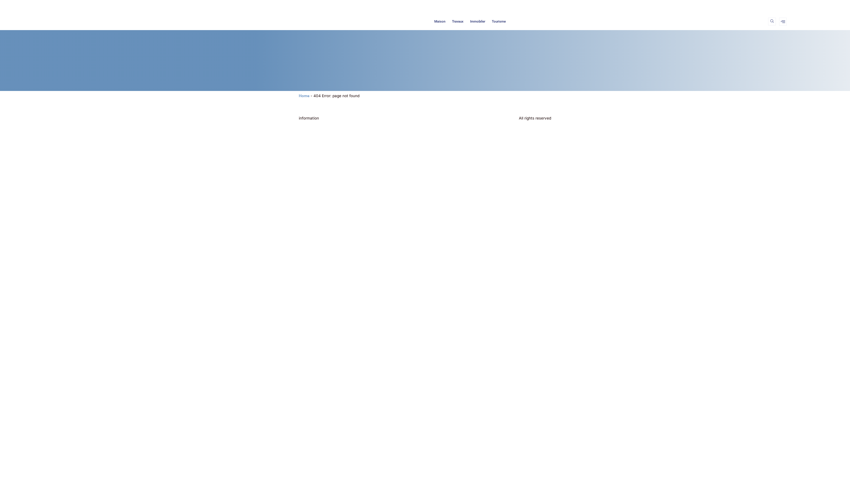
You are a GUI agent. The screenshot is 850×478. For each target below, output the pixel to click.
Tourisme (499, 21)
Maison (439, 21)
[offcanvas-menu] (783, 22)
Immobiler (477, 21)
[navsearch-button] (772, 21)
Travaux (458, 21)
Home (304, 96)
